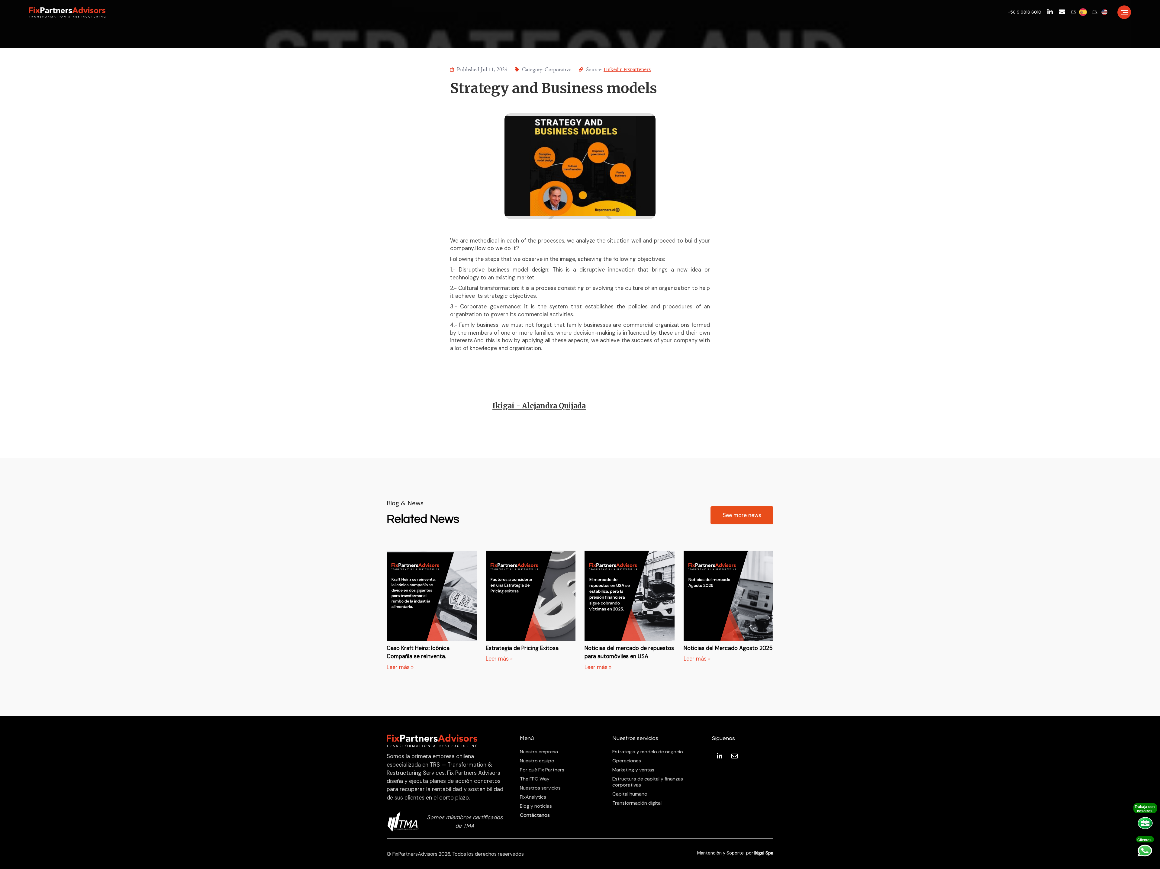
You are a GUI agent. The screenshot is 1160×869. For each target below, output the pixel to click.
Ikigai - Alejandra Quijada (539, 405)
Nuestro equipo (537, 761)
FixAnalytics (533, 797)
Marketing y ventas (633, 770)
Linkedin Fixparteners (627, 69)
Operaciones (626, 761)
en (1094, 12)
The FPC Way (534, 779)
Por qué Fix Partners (542, 770)
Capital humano (629, 794)
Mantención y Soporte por (735, 853)
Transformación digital (637, 803)
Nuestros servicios (540, 788)
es (1073, 12)
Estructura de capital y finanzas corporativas (647, 782)
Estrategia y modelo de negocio (647, 752)
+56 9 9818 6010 (1024, 12)
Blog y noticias (536, 806)
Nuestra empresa (539, 752)
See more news (742, 515)
